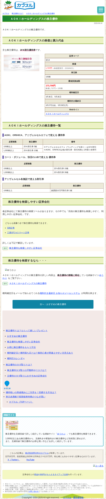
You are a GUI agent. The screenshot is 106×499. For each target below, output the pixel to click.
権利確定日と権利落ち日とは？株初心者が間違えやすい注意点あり (40, 353)
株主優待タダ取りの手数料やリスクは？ (27, 370)
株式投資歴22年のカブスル (37, 453)
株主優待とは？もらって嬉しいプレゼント (27, 330)
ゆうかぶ (61, 434)
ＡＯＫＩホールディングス (57, 114)
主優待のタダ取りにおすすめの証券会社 (27, 376)
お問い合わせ (34, 491)
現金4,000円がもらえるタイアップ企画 (51, 474)
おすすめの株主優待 (56, 304)
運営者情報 (78, 497)
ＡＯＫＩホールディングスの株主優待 (28, 283)
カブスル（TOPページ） (21, 402)
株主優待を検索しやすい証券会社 (25, 248)
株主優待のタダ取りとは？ (19, 364)
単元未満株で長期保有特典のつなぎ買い (25, 397)
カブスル (67, 497)
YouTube (30, 460)
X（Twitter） (14, 460)
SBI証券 (11, 228)
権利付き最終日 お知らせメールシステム (60, 293)
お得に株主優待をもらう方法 (21, 347)
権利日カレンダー (16, 358)
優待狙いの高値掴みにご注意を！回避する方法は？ (31, 392)
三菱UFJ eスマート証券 (18, 232)
